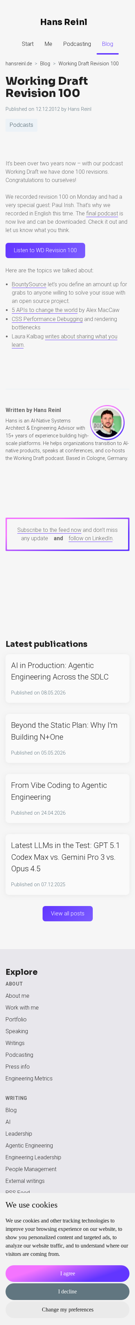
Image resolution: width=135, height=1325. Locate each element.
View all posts (67, 913)
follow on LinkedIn (90, 538)
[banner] (67, 22)
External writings (25, 1181)
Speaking (17, 1031)
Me (48, 44)
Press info (18, 1066)
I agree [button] (67, 1273)
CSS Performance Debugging (47, 319)
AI (8, 1122)
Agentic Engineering (29, 1145)
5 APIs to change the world (45, 310)
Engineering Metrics (29, 1078)
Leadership (19, 1133)
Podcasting (77, 44)
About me (17, 996)
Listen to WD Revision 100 (45, 250)
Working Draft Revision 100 (47, 87)
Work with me (22, 1007)
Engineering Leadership (33, 1157)
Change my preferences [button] (67, 1309)
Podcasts (21, 125)
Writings (15, 1043)
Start (28, 44)
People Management (31, 1169)
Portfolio (16, 1019)
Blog (107, 44)
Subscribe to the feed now (49, 530)
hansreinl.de (19, 64)
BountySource (29, 284)
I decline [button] (67, 1291)
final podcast (102, 213)
